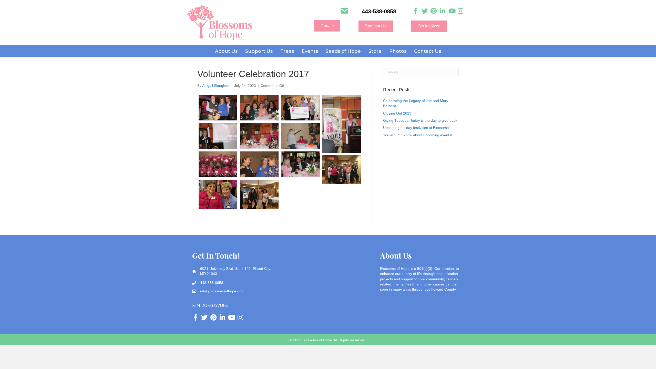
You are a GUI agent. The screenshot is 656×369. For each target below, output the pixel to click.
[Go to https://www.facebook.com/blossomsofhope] (416, 11)
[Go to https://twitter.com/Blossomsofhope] (425, 11)
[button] (327, 26)
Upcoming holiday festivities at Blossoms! (416, 128)
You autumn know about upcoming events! (417, 135)
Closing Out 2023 (397, 113)
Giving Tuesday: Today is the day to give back (420, 120)
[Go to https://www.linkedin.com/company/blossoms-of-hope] (442, 11)
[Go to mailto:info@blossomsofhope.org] (344, 11)
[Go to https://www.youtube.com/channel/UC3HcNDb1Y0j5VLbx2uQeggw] (451, 11)
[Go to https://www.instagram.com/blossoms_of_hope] (460, 11)
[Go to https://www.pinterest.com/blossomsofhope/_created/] (433, 11)
